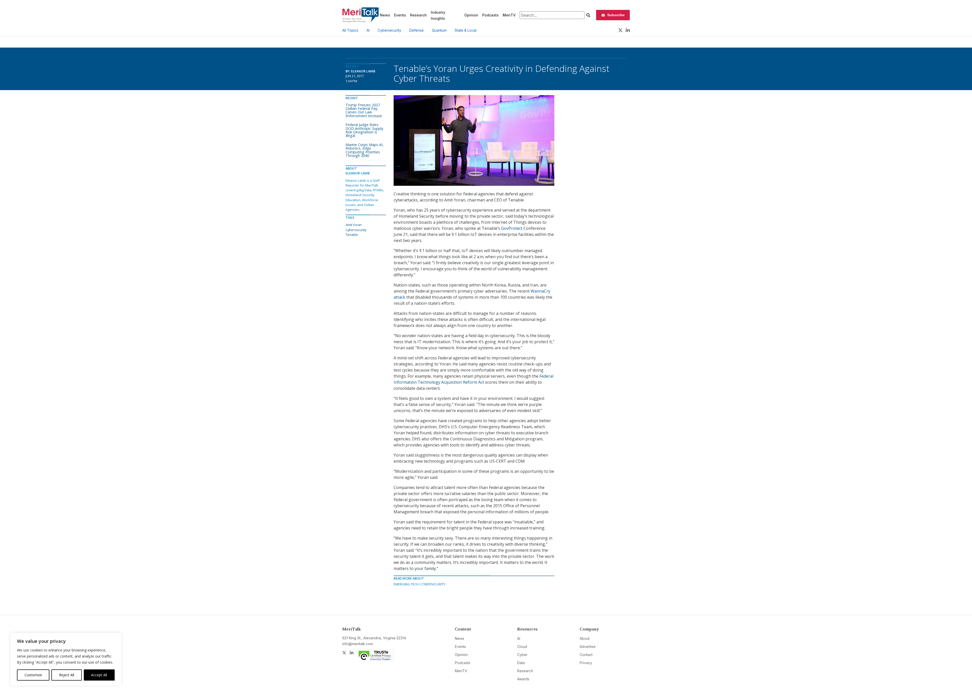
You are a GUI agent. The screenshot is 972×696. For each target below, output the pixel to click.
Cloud (522, 646)
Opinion (471, 15)
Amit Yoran (354, 224)
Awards (523, 679)
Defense (416, 30)
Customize (33, 674)
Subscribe (616, 15)
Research (418, 15)
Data (521, 663)
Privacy (586, 663)
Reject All (66, 674)
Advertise (588, 646)
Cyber (522, 654)
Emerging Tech (406, 584)
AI (368, 30)
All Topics (350, 30)
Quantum (439, 30)
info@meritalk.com (357, 644)
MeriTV (509, 15)
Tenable (352, 234)
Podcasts (490, 15)
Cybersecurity (389, 30)
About (585, 638)
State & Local (465, 30)
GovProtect (511, 228)
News (385, 15)
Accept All (99, 674)
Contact (586, 654)
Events (400, 15)
